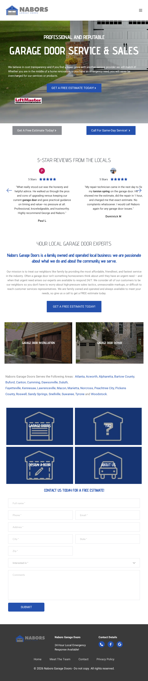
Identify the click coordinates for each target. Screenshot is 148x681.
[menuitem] (38, 659)
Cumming (33, 382)
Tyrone (79, 394)
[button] (140, 10)
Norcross (86, 388)
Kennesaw (29, 388)
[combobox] (74, 562)
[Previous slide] (9, 190)
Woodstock (99, 394)
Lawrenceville (46, 388)
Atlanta (80, 376)
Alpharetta (106, 376)
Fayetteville (13, 388)
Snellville (54, 394)
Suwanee (68, 394)
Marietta (73, 388)
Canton (21, 382)
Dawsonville (50, 382)
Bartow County (124, 376)
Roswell (21, 394)
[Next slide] (139, 190)
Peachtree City (104, 388)
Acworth (91, 376)
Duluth (63, 382)
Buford (10, 382)
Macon (61, 388)
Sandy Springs (37, 394)
